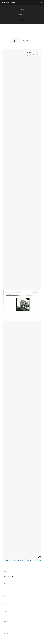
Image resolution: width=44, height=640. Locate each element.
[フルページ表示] (5, 60)
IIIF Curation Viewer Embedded (14, 560)
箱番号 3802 (22, 15)
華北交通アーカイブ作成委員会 (32, 560)
